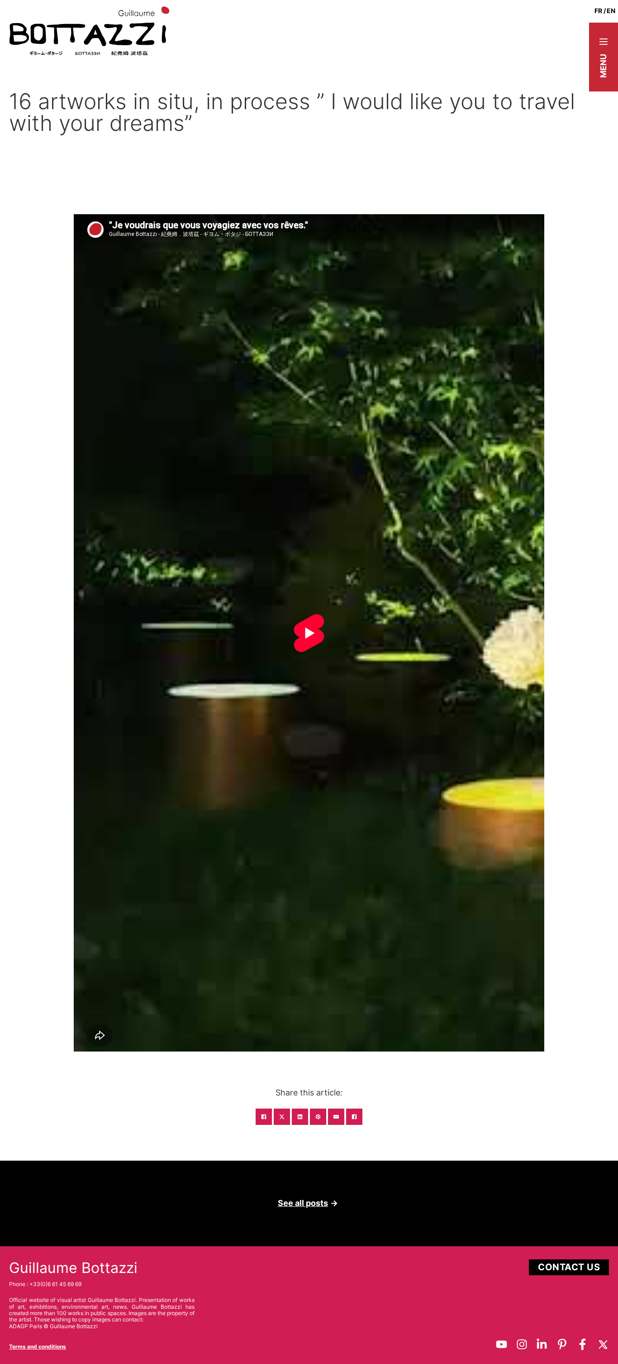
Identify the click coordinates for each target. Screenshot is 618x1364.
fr (598, 10)
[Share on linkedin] (300, 1117)
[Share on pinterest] (318, 1117)
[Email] (336, 1117)
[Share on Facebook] (264, 1117)
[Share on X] (282, 1117)
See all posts (303, 1203)
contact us (569, 1267)
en (611, 10)
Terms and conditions (37, 1346)
